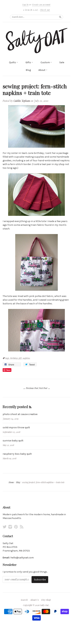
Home (11, 482)
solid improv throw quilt (16, 427)
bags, (7, 358)
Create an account (41, 4)
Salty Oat (44, 605)
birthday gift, (16, 358)
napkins (26, 358)
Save (8, 370)
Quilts (12, 62)
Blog (28, 70)
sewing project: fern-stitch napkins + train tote (35, 89)
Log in (26, 4)
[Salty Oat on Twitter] (5, 527)
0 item (30, 9)
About (42, 70)
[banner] (36, 40)
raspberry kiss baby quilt (17, 453)
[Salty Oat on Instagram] (10, 527)
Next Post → (44, 388)
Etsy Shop (46, 600)
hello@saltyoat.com (22, 557)
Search (24, 600)
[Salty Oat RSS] (22, 527)
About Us (34, 600)
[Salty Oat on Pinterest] (16, 527)
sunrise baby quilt (13, 440)
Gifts (29, 62)
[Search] (60, 17)
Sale (61, 62)
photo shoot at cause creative (20, 414)
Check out (45, 9)
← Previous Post (30, 388)
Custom (45, 62)
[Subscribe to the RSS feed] (30, 406)
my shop (59, 164)
